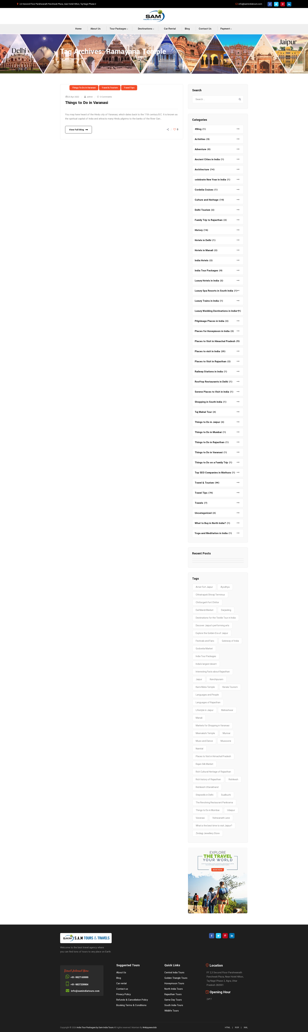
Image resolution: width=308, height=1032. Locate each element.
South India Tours (173, 1005)
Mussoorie (226, 741)
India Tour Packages (206, 270)
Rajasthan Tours (173, 994)
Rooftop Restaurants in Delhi (211, 381)
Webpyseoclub (150, 1027)
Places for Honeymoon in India (212, 331)
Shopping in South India (208, 402)
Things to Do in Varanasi (84, 87)
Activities (200, 139)
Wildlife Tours (171, 1010)
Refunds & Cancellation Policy (132, 999)
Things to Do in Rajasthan (209, 442)
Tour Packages (118, 28)
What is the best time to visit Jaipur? (214, 825)
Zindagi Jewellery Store (208, 833)
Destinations (145, 28)
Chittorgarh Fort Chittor (207, 602)
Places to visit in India (207, 351)
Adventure (200, 149)
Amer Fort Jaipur (204, 587)
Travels (199, 503)
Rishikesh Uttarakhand (207, 787)
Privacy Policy (123, 994)
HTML (227, 1027)
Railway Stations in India (209, 371)
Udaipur (231, 810)
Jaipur (199, 679)
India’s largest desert (206, 664)
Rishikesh (233, 779)
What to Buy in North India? (210, 523)
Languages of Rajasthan (208, 702)
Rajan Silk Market (204, 764)
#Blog (198, 129)
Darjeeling (226, 610)
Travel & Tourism (110, 87)
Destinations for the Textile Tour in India (216, 617)
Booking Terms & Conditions (131, 1005)
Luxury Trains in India (207, 301)
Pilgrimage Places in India (209, 321)
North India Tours (173, 988)
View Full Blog (76, 129)
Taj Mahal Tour (203, 412)
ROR (237, 1027)
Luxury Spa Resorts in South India (214, 291)
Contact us (205, 28)
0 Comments (106, 97)
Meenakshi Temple (205, 733)
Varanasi (200, 818)
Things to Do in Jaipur (207, 422)
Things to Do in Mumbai (208, 432)
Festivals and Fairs (205, 641)
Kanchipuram (216, 679)
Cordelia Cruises (204, 189)
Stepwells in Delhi (204, 795)
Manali (199, 718)
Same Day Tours (173, 999)
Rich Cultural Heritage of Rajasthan (213, 771)
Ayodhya (225, 587)
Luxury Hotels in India (207, 280)
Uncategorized (203, 513)
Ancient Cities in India (207, 159)
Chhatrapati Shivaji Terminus (210, 594)
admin (90, 97)
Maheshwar (227, 710)
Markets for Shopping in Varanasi (212, 725)
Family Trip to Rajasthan (208, 220)
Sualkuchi (226, 795)
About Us (95, 28)
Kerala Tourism (230, 687)
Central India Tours (174, 972)
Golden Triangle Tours (175, 978)
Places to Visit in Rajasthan (210, 361)
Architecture (202, 169)
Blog (187, 28)
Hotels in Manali (204, 250)
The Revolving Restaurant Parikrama (214, 802)
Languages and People (207, 694)
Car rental (170, 28)
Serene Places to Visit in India (212, 392)
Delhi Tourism (202, 210)
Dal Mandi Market (204, 610)
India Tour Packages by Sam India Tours (95, 1027)
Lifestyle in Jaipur (205, 710)
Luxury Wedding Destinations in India (216, 311)
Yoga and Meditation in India (211, 533)
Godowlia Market (204, 648)
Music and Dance (204, 741)
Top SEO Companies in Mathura (213, 472)
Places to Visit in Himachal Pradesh (215, 341)
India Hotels (201, 260)
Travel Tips (129, 87)
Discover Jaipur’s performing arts (212, 625)
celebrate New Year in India (210, 179)
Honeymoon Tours (174, 983)
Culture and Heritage (206, 200)
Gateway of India (230, 641)
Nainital (199, 748)
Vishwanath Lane (221, 818)
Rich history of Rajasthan (208, 779)
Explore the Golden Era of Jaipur (212, 633)
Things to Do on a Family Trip (211, 462)
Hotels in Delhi (203, 240)
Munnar (227, 733)
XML (246, 1027)
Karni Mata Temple (205, 687)
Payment (225, 28)
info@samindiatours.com (250, 4)
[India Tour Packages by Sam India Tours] (154, 16)
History (199, 230)
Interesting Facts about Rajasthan (213, 671)
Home (78, 28)
